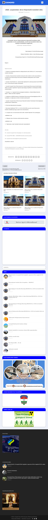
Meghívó (6, 62)
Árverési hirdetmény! (12, 470)
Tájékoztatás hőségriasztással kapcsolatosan (19, 317)
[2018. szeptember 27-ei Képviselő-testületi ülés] (13, 182)
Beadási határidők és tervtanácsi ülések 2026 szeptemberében (23, 330)
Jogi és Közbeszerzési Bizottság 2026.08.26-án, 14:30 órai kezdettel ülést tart (26, 311)
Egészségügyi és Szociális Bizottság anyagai (34, 51)
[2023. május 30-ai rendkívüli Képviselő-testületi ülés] (13, 200)
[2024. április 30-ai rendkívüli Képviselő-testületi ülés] (34, 182)
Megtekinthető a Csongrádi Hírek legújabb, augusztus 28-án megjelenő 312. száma (26, 464)
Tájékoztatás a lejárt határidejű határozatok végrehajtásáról (18, 124)
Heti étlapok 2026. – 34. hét (15, 342)
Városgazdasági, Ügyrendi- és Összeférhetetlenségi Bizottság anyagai (29, 57)
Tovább (30, 425)
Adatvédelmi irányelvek (26, 518)
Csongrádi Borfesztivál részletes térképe (18, 323)
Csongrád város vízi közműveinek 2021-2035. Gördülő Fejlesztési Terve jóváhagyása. (23, 112)
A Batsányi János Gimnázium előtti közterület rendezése (17, 118)
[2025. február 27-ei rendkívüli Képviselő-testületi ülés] (34, 200)
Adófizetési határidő (13, 349)
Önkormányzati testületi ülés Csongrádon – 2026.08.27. (21, 282)
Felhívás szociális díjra (14, 336)
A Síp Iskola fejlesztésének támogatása (13, 105)
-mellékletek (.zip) (8, 115)
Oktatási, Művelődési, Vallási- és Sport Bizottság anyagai (32, 54)
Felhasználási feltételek (16, 518)
